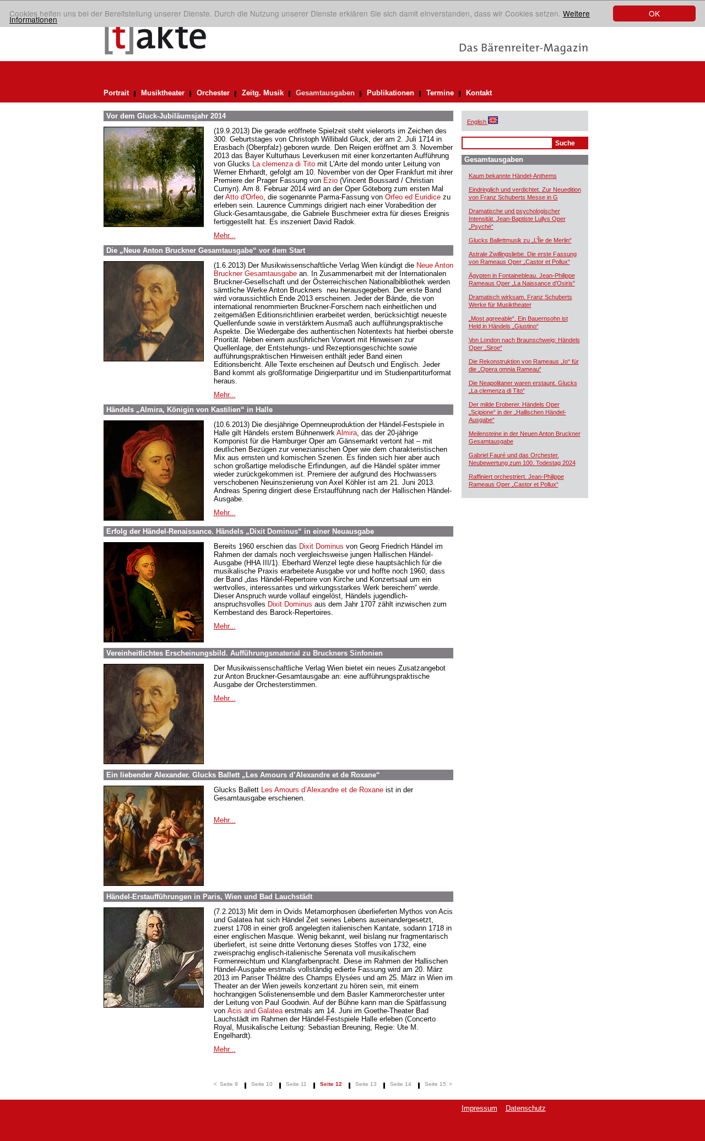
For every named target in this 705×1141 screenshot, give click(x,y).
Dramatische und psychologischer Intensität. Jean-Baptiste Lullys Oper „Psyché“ (517, 219)
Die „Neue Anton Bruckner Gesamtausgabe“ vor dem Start (205, 250)
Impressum (479, 1108)
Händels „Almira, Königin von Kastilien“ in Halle (189, 409)
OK (654, 13)
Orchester (213, 93)
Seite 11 (296, 1084)
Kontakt (479, 93)
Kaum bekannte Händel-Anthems (513, 175)
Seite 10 (262, 1084)
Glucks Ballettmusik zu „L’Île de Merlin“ (520, 240)
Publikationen (390, 93)
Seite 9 (229, 1084)
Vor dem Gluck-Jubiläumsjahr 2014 (166, 116)
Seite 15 (435, 1084)
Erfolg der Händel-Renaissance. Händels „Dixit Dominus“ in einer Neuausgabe (240, 531)
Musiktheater (163, 93)
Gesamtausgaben (325, 93)
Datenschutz (526, 1108)
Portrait (116, 93)
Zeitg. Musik (263, 93)
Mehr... (225, 235)
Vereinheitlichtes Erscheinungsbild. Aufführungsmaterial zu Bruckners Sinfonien (244, 653)
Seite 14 (400, 1084)
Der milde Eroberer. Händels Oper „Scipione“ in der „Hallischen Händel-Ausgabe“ (517, 412)
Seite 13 (366, 1084)
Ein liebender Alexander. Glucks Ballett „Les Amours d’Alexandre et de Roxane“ (243, 775)
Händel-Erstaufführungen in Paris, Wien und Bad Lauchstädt (209, 897)
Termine (440, 93)
